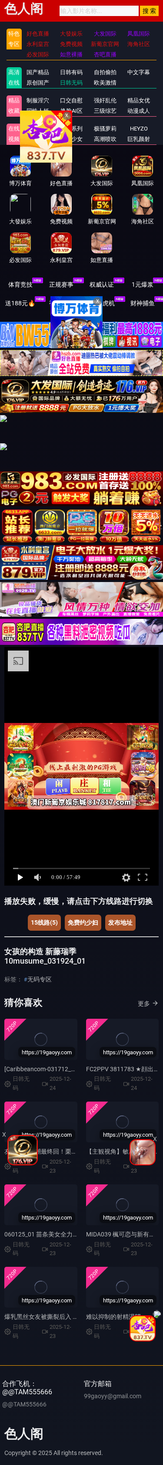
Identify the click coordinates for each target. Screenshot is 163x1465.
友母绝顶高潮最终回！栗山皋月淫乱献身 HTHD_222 (74, 1151)
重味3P (38, 128)
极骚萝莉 (105, 128)
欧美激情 (105, 82)
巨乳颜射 (138, 139)
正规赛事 (61, 284)
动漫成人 (138, 111)
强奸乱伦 (105, 100)
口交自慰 (71, 100)
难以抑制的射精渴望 (113, 1316)
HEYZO (139, 128)
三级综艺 (105, 111)
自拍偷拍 (105, 72)
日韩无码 (71, 82)
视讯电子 (61, 303)
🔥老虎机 (102, 303)
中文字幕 (138, 72)
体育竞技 (20, 284)
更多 (144, 1003)
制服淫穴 (38, 100)
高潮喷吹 (105, 139)
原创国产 (38, 82)
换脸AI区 (71, 111)
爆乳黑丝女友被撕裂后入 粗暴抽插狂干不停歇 (65, 1316)
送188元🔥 (20, 303)
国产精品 (38, 72)
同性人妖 (38, 111)
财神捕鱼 (142, 303)
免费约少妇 (83, 922)
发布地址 (120, 922)
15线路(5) (44, 922)
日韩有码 (71, 72)
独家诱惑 (38, 139)
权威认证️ (102, 284)
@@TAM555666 (24, 1404)
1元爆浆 (142, 284)
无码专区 (39, 979)
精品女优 (138, 100)
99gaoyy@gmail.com (112, 1396)
